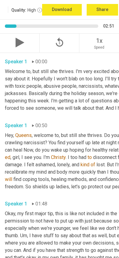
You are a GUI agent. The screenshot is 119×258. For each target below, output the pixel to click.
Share (102, 9)
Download (62, 9)
